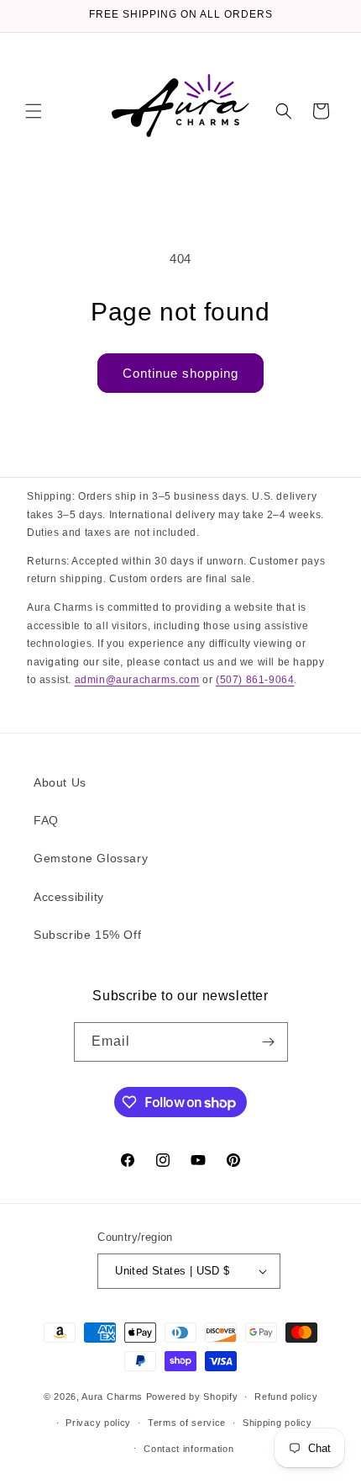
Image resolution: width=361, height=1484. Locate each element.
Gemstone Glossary (91, 858)
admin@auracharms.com (137, 680)
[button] (33, 111)
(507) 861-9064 (255, 680)
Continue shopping (180, 373)
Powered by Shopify (192, 1396)
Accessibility (69, 897)
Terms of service (187, 1423)
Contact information (188, 1449)
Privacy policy (98, 1423)
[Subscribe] (268, 1042)
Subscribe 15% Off (87, 934)
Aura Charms (112, 1396)
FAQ (46, 820)
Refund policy (285, 1396)
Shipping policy (277, 1423)
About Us (60, 782)
